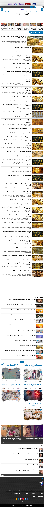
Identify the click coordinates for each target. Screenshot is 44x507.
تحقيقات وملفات (40, 496)
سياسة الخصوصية (17, 501)
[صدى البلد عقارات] (15, 4)
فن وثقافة (17, 11)
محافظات (33, 493)
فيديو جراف (41, 493)
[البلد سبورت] (28, 4)
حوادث (26, 11)
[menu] (42, 9)
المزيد (2, 442)
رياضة (22, 11)
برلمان (11, 493)
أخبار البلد (31, 11)
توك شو (12, 11)
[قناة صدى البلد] (34, 4)
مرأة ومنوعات (7, 11)
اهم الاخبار (36, 11)
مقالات (34, 496)
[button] (42, 24)
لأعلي (40, 478)
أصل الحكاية (10, 490)
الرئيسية (41, 11)
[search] (2, 9)
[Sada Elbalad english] (10, 4)
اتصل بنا (23, 501)
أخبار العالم (18, 490)
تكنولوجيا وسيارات (17, 493)
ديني (2, 11)
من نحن (29, 501)
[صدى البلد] (22, 9)
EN (32, 6)
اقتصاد (27, 493)
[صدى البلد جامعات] (21, 4)
